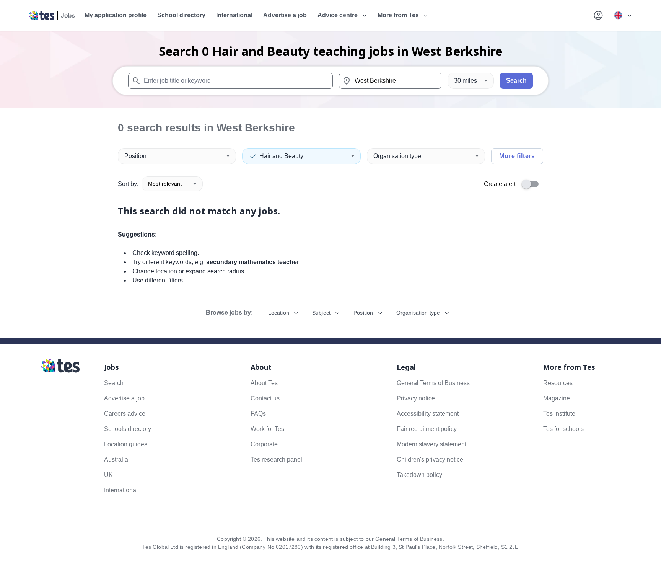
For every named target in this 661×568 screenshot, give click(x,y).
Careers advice (124, 413)
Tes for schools (563, 429)
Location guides (125, 444)
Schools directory (127, 429)
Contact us (265, 398)
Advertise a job (285, 15)
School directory (181, 15)
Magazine (556, 398)
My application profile (116, 15)
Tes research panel (276, 459)
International (234, 15)
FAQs (258, 413)
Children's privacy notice (430, 459)
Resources (558, 383)
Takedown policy (419, 475)
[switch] (532, 184)
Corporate (264, 444)
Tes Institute (559, 413)
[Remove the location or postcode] (432, 80)
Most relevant (165, 184)
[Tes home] (52, 15)
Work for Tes (267, 429)
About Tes (264, 383)
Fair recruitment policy (427, 429)
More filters (517, 156)
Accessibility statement (428, 413)
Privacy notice (416, 398)
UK (108, 475)
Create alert (500, 184)
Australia (116, 459)
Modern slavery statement (431, 444)
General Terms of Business (433, 383)
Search (516, 80)
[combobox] (230, 81)
